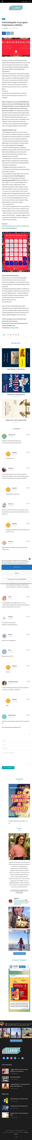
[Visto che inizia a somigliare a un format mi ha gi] (27, 1033)
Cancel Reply (29, 734)
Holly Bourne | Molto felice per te (16, 394)
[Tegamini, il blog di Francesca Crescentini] (16, 8)
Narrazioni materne (15, 1077)
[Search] (29, 1)
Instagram (12, 327)
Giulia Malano (12, 715)
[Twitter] (8, 33)
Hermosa (10, 541)
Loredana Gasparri (13, 681)
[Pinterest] (13, 335)
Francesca (10, 468)
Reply (28, 434)
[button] (29, 559)
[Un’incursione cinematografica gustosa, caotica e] (19, 917)
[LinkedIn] (18, 335)
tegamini (5, 28)
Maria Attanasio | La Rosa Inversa (16, 369)
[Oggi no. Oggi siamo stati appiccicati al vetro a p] (19, 940)
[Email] (16, 335)
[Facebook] (4, 33)
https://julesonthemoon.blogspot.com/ (11, 727)
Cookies (16, 1134)
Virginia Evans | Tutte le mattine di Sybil (16, 420)
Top (16, 1136)
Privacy (26, 1132)
